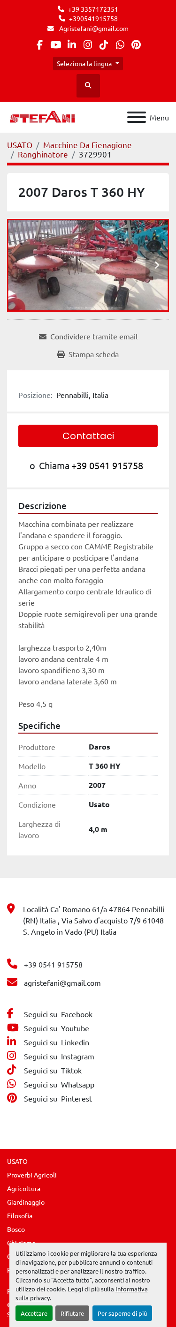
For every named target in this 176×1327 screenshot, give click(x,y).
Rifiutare (72, 1313)
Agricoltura (23, 1188)
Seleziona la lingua (84, 63)
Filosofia (19, 1215)
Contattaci (88, 435)
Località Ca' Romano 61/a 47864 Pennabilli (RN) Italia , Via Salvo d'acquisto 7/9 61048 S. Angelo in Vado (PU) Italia (93, 920)
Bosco (16, 1229)
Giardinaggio (26, 1202)
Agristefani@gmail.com (93, 28)
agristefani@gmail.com (62, 982)
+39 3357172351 (93, 9)
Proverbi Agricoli (32, 1174)
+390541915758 (93, 18)
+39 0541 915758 (107, 465)
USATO (17, 1161)
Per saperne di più (122, 1313)
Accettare (34, 1313)
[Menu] (136, 117)
